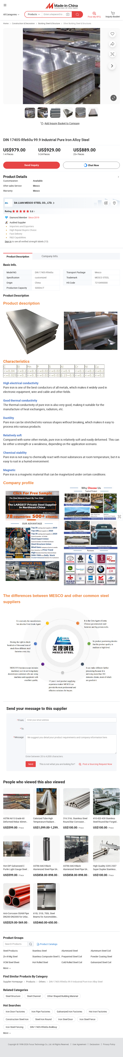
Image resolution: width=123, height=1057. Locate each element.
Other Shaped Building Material (62, 996)
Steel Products (10, 950)
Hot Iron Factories (98, 1011)
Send (30, 764)
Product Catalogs (48, 944)
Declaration (95, 1044)
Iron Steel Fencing (14, 1027)
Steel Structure (13, 996)
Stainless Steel (39, 950)
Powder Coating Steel (101, 956)
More (6, 1032)
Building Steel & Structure (49, 23)
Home (5, 23)
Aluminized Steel (70, 950)
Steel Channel (34, 996)
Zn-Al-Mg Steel (10, 956)
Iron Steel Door (65, 1019)
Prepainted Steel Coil (72, 956)
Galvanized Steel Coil (101, 962)
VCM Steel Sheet (11, 962)
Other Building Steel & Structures (77, 23)
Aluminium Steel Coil (101, 950)
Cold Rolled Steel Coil (72, 962)
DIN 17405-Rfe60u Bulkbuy (43, 1027)
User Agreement (79, 1044)
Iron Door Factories (15, 1011)
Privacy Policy (109, 1044)
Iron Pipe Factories (41, 1011)
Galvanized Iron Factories (69, 1011)
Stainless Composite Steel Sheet (47, 956)
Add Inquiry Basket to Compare (62, 123)
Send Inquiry (31, 165)
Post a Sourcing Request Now (95, 764)
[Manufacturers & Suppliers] (61, 5)
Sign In (8, 241)
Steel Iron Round (43, 1019)
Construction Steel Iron (17, 1019)
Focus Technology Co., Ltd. (40, 1044)
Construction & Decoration (23, 23)
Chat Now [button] (93, 165)
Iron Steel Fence (87, 1019)
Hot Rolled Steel (40, 962)
